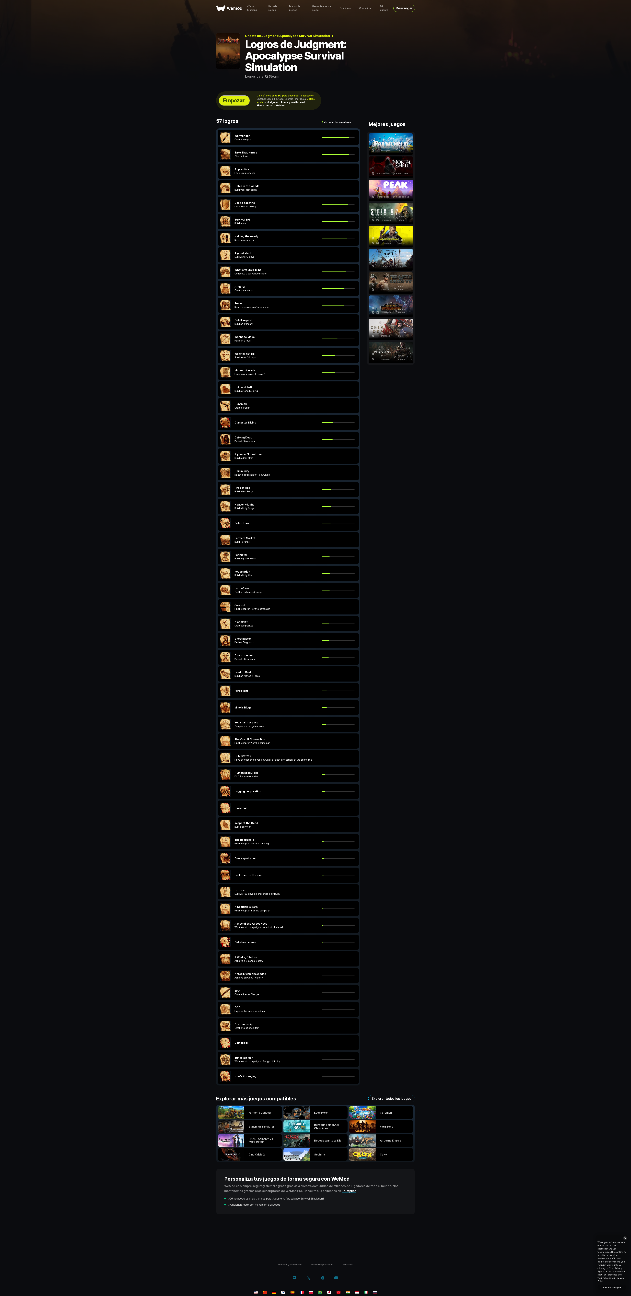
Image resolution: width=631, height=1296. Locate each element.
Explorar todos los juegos (391, 1099)
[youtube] (336, 1278)
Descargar (404, 8)
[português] (320, 1292)
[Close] (625, 1238)
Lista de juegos (272, 8)
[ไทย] (375, 1292)
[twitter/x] (308, 1278)
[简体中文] (265, 1292)
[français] (302, 1292)
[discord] (294, 1278)
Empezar (233, 100)
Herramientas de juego (321, 8)
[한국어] (283, 1292)
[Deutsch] (274, 1292)
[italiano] (366, 1292)
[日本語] (329, 1292)
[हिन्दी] (348, 1292)
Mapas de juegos (294, 8)
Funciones (345, 8)
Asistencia (348, 1264)
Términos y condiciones (290, 1264)
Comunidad (365, 8)
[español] (292, 1292)
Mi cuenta (384, 8)
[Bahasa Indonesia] (357, 1292)
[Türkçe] (338, 1292)
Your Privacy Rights (612, 1287)
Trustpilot (349, 1191)
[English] (256, 1292)
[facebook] (323, 1278)
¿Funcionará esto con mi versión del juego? (254, 1204)
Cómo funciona (252, 8)
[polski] (311, 1292)
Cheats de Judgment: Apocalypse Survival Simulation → (289, 36)
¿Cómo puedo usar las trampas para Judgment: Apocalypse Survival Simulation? (276, 1198)
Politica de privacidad (322, 1264)
